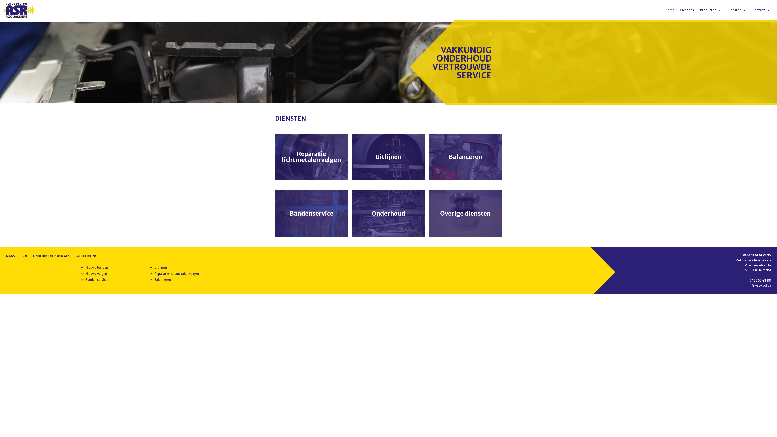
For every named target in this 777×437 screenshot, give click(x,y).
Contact (758, 10)
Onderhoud (388, 213)
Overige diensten (465, 213)
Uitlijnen (388, 157)
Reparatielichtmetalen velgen (311, 157)
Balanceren (465, 157)
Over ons (687, 10)
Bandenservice (311, 213)
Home (669, 10)
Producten (708, 10)
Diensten (734, 10)
